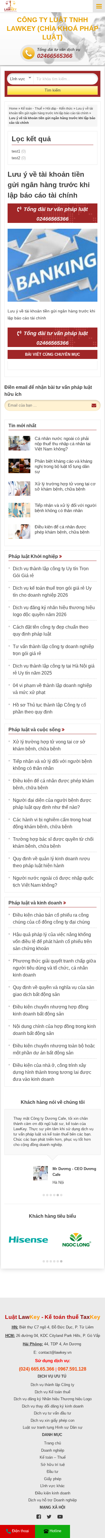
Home (13, 108)
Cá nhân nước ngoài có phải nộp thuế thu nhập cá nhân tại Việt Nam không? (62, 443)
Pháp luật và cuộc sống (35, 729)
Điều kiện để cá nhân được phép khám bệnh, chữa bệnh (62, 529)
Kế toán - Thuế (31, 108)
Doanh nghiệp (52, 1450)
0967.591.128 (72, 1369)
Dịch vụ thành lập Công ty (52, 1385)
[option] (52, 1147)
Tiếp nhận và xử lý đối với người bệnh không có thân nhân (65, 508)
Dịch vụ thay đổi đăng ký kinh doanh (52, 1406)
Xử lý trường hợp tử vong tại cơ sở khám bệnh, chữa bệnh (65, 486)
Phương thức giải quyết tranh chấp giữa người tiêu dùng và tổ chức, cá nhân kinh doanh (54, 967)
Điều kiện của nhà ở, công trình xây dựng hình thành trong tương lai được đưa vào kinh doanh (52, 1072)
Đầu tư (52, 1471)
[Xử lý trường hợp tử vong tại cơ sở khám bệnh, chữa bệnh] (19, 488)
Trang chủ (52, 1443)
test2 (19, 158)
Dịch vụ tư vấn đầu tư (52, 1413)
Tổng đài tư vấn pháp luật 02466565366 (55, 214)
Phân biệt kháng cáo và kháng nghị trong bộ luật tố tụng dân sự (63, 466)
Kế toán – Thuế (53, 1457)
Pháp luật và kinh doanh (35, 902)
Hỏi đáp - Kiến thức (59, 108)
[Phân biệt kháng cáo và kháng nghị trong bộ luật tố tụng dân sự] (19, 466)
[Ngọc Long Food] (76, 1240)
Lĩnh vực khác (52, 1486)
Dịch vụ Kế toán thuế (52, 1392)
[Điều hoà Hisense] (28, 1240)
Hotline (55, 1531)
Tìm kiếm (53, 90)
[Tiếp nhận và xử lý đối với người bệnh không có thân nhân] (19, 510)
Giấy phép (52, 1479)
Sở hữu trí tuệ (53, 1464)
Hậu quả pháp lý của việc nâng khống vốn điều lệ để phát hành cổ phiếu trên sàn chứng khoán (52, 941)
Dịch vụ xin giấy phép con (52, 1420)
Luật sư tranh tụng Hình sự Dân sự (53, 1427)
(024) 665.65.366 (36, 1369)
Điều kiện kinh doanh (52, 1493)
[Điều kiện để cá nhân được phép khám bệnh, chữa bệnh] (19, 531)
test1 (19, 151)
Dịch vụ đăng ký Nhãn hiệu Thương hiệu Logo (53, 1399)
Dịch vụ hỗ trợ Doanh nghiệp (52, 1500)
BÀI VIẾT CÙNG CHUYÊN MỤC (52, 354)
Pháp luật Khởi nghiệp (33, 556)
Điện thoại (20, 1531)
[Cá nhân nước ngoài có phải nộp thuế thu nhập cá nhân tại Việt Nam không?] (19, 443)
